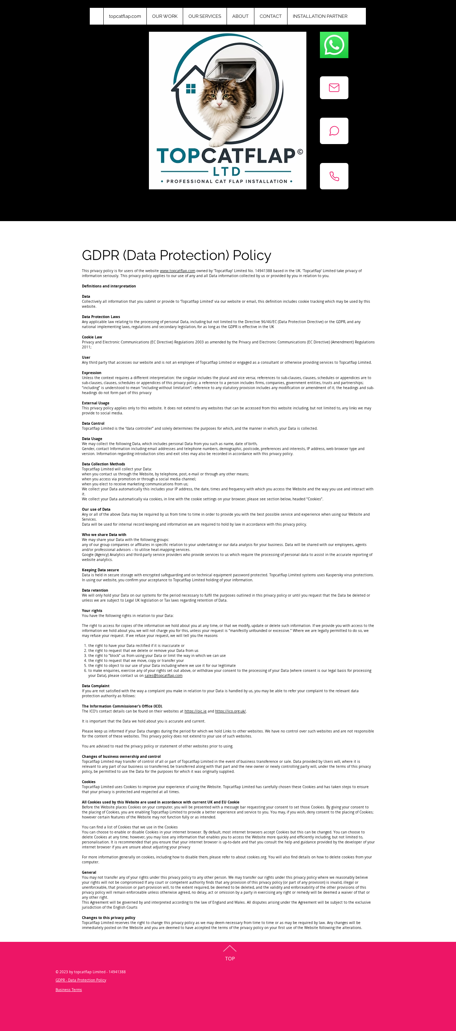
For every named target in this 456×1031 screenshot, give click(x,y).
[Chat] (334, 131)
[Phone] (334, 176)
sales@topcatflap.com (163, 675)
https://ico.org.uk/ (230, 711)
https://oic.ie (196, 711)
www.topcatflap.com (177, 271)
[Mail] (334, 87)
